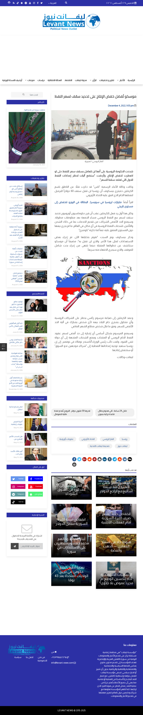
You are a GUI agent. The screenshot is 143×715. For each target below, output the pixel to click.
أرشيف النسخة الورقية (12, 80)
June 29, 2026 (17, 332)
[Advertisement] (71, 55)
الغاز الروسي (108, 439)
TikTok (20, 502)
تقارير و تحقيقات (106, 80)
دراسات (41, 80)
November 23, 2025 (15, 389)
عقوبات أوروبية (66, 439)
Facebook (38, 479)
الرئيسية (131, 80)
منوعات (31, 80)
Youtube (38, 486)
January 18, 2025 (39, 165)
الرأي (94, 80)
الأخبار (122, 80)
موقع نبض (38, 494)
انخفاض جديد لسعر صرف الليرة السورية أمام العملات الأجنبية (116, 518)
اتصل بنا (29, 657)
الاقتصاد (68, 80)
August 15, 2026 (16, 241)
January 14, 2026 (16, 346)
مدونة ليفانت (81, 80)
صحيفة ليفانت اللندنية (99, 446)
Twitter (20, 479)
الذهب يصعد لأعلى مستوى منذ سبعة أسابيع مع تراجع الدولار (116, 487)
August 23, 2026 (16, 219)
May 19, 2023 (18, 413)
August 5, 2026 (17, 285)
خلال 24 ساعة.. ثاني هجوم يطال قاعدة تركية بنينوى (112, 412)
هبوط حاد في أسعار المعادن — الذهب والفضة (116, 546)
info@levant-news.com (62, 663)
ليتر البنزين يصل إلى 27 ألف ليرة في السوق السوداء (71, 489)
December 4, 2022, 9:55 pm (121, 105)
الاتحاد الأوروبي (88, 439)
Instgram (20, 486)
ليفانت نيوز (122, 446)
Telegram (20, 494)
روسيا (124, 439)
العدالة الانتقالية (55, 80)
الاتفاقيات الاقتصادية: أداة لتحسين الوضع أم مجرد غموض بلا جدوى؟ (116, 579)
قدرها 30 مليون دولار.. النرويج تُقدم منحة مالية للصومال (72, 412)
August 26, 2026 (16, 198)
